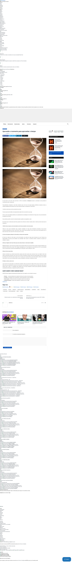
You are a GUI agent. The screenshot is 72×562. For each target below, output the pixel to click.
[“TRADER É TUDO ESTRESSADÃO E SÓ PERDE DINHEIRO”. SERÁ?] (9, 317)
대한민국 (1, 519)
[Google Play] (2, 540)
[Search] (67, 124)
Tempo (18, 291)
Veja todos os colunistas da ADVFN (55, 153)
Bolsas (1, 44)
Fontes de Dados (2, 530)
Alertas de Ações (2, 28)
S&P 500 (6, 90)
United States (2, 74)
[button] (4, 554)
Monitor (1, 2)
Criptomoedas (17, 124)
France (1, 514)
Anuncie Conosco (2, 528)
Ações (23, 124)
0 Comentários (17, 133)
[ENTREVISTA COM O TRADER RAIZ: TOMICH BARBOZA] (24, 317)
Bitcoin (6, 98)
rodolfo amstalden (12, 291)
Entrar (1, 69)
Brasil (1, 76)
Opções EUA (2, 42)
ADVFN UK (2, 75)
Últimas (4, 124)
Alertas (1, 27)
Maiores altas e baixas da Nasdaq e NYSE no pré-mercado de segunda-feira (59, 172)
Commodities (2, 43)
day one (10, 289)
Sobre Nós (1, 522)
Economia (29, 124)
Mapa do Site (2, 526)
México (1, 517)
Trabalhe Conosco (3, 523)
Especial (34, 124)
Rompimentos (2, 34)
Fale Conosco (2, 73)
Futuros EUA (2, 40)
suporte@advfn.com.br (3, 72)
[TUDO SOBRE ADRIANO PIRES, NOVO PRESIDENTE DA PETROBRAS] (39, 317)
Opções (1, 14)
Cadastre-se (5, 281)
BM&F (1, 41)
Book (1, 3)
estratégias (34, 289)
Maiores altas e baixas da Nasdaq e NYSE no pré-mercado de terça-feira (59, 161)
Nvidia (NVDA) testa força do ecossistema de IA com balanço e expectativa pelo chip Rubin (59, 167)
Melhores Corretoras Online (4, 529)
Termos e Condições (21, 560)
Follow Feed (2, 26)
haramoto (56, 143)
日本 (0, 518)
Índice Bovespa (9, 86)
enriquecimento (27, 289)
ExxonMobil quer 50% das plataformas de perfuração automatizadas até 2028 (59, 177)
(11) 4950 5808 (2, 71)
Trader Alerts (2, 29)
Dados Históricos (2, 32)
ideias (38, 289)
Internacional (10, 124)
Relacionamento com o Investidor (5, 524)
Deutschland (2, 515)
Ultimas (21, 291)
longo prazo (5, 291)
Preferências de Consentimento (5, 531)
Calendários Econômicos (4, 47)
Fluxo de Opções (2, 33)
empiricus (7, 133)
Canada (1, 513)
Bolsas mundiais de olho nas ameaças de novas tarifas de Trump (59, 146)
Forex (1, 37)
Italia (0, 516)
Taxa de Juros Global (3, 48)
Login (9, 492)
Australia (1, 77)
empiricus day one (20, 289)
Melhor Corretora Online (3, 35)
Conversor (1, 537)
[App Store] (2, 539)
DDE (0, 31)
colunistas (5, 289)
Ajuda (1, 525)
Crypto (1, 38)
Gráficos (1, 13)
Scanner (1, 8)
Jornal (1, 534)
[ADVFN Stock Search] (0, 1)
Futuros (1, 39)
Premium (8, 69)
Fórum (1, 4)
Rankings (1, 5)
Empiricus (14, 289)
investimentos (43, 289)
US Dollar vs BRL (9, 94)
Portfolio (1, 6)
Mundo (1, 7)
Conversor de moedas (3, 30)
